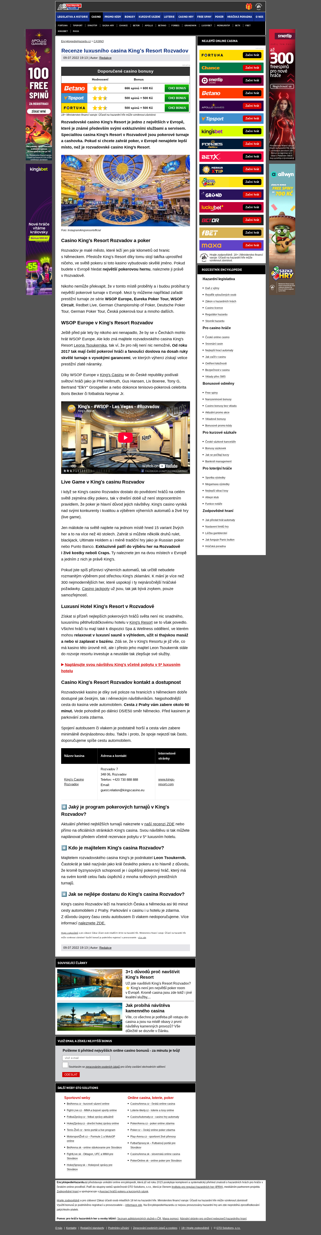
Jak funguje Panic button (220, 539)
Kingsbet (63, 31)
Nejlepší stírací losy (216, 490)
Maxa (76, 31)
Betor (136, 25)
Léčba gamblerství (216, 533)
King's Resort (141, 622)
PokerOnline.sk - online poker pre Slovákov (156, 1160)
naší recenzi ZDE (159, 824)
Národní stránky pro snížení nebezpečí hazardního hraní (213, 1218)
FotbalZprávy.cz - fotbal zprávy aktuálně (90, 1116)
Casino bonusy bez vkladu (221, 405)
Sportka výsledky (215, 477)
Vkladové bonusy (215, 419)
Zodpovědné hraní (68, 1191)
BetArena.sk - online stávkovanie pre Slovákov (94, 1147)
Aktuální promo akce (217, 412)
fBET (247, 25)
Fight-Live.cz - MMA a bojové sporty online (92, 1110)
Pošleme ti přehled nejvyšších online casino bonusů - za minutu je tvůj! (121, 1050)
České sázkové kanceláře (220, 441)
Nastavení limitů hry (217, 526)
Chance (123, 25)
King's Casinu (112, 375)
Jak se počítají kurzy (217, 454)
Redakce (105, 57)
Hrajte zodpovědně (69, 933)
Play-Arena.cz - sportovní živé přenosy (153, 1136)
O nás (58, 1228)
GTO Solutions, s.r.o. (228, 1228)
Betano (162, 25)
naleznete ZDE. (91, 923)
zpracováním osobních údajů (103, 1066)
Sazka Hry (108, 25)
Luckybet (207, 25)
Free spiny (211, 392)
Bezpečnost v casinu (217, 370)
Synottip (92, 25)
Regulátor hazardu (216, 314)
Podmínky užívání (118, 1228)
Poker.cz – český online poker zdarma (152, 1130)
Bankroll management (218, 461)
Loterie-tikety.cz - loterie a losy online (152, 1110)
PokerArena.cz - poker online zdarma (152, 1123)
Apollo (149, 25)
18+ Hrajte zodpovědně (195, 1228)
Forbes (175, 25)
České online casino (217, 337)
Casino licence (214, 307)
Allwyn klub (212, 497)
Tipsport (77, 25)
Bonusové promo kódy (218, 425)
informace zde (133, 1205)
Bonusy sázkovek (215, 448)
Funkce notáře (213, 503)
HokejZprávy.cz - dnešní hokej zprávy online (93, 1123)
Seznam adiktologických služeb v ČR (139, 1218)
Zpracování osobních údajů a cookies (155, 1228)
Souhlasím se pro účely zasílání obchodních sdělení (117, 1066)
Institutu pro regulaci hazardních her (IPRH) (197, 1186)
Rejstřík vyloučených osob (220, 294)
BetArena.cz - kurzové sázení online (88, 1103)
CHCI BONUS (177, 88)
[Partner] (282, 159)
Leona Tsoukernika (90, 345)
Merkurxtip (223, 25)
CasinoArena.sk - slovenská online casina (155, 1154)
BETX (237, 25)
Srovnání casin (214, 343)
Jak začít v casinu (215, 356)
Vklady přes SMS (215, 376)
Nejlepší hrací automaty (219, 350)
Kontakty (71, 1228)
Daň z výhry (212, 288)
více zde (142, 937)
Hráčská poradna (215, 546)
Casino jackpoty (96, 589)
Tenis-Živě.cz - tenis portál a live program (91, 1130)
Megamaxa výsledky (217, 484)
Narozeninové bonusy (218, 399)
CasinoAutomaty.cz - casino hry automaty (154, 1116)
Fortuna (63, 25)
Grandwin (190, 25)
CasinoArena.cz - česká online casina (152, 1103)
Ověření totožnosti (216, 363)
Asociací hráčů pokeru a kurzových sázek (123, 1191)
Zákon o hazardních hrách (220, 301)
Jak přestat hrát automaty (220, 520)
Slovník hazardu (214, 321)
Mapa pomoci (170, 1218)
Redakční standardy (92, 1228)
